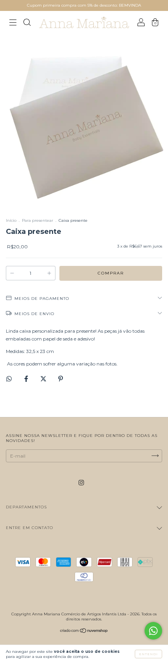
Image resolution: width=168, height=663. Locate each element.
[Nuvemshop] (84, 631)
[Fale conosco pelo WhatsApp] (153, 631)
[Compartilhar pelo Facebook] (26, 378)
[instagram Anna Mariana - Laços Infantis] (81, 482)
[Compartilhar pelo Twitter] (44, 378)
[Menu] (13, 24)
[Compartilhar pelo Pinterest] (60, 378)
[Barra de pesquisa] (27, 24)
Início (11, 220)
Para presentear (37, 220)
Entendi (148, 654)
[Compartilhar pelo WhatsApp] (9, 379)
